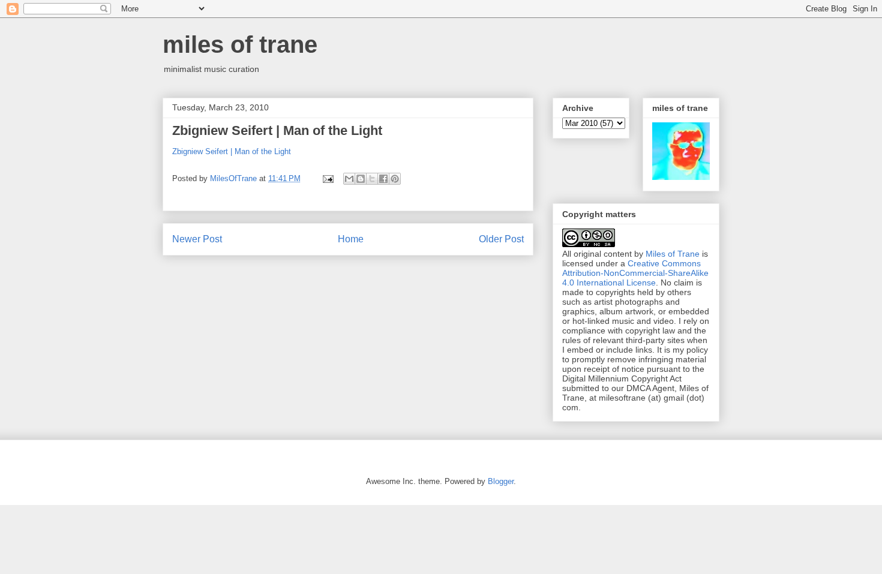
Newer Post (197, 239)
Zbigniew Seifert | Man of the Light (277, 130)
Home (351, 239)
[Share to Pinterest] (395, 179)
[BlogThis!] (361, 179)
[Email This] (349, 179)
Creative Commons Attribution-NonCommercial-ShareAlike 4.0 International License (635, 273)
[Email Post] (327, 178)
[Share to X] (372, 179)
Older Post (501, 239)
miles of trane (240, 44)
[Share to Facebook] (383, 179)
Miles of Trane (673, 254)
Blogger (501, 481)
